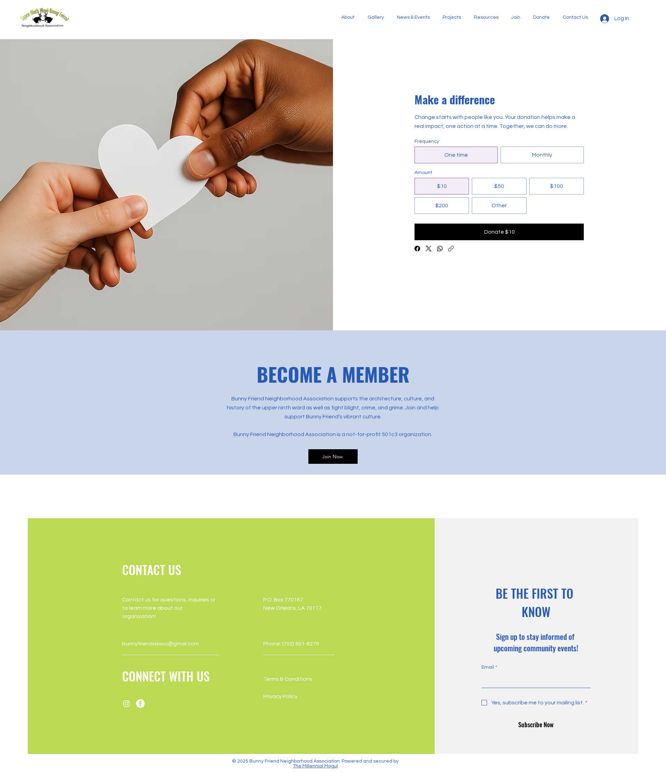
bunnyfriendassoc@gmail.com (160, 643)
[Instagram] (126, 703)
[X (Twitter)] (429, 248)
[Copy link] (451, 248)
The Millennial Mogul (315, 766)
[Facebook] (417, 248)
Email (489, 667)
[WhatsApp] (440, 248)
